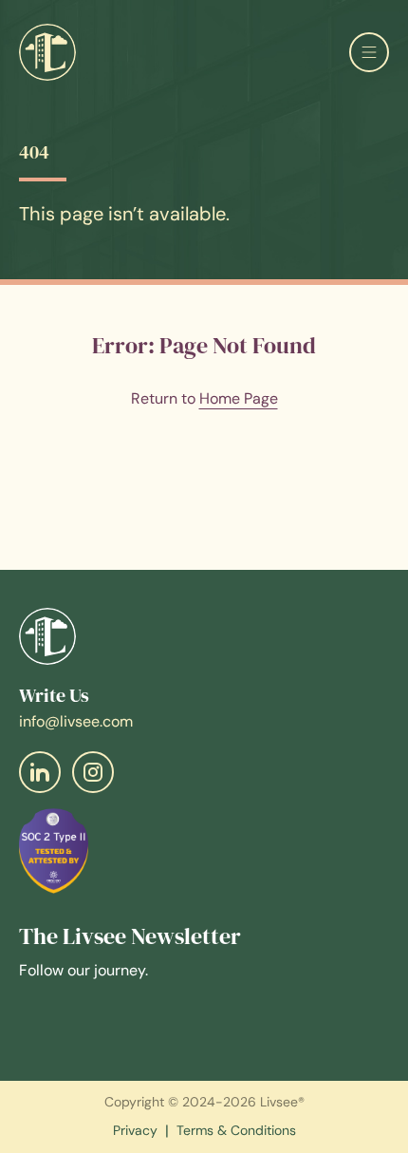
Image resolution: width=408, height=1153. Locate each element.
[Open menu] (369, 52)
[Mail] (40, 772)
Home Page (238, 398)
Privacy (135, 1131)
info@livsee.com (76, 721)
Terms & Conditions (236, 1131)
